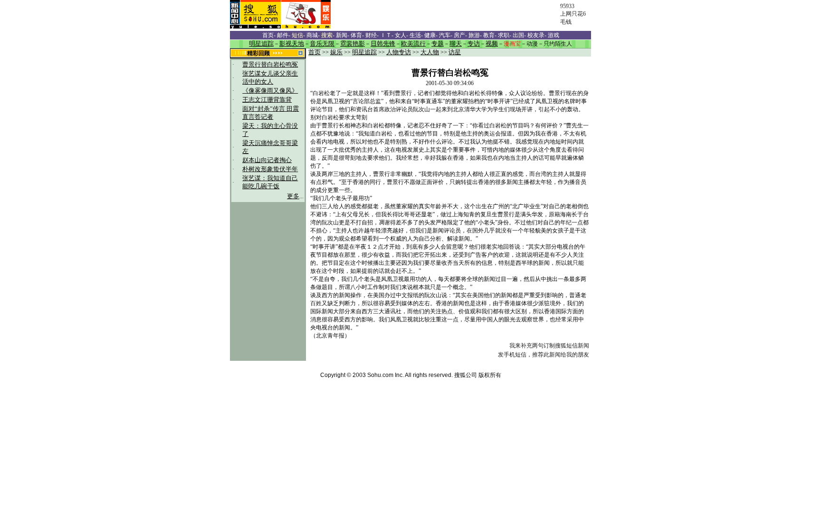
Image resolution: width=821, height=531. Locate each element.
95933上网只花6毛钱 (573, 14)
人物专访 (398, 52)
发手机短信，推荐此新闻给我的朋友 (543, 354)
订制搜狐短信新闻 (566, 345)
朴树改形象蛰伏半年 (270, 169)
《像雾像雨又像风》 (270, 90)
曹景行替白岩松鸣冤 (270, 64)
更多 (293, 196)
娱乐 (336, 52)
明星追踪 (364, 52)
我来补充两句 (526, 345)
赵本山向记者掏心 (267, 160)
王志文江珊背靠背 (267, 100)
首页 (314, 52)
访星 (455, 52)
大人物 (429, 52)
